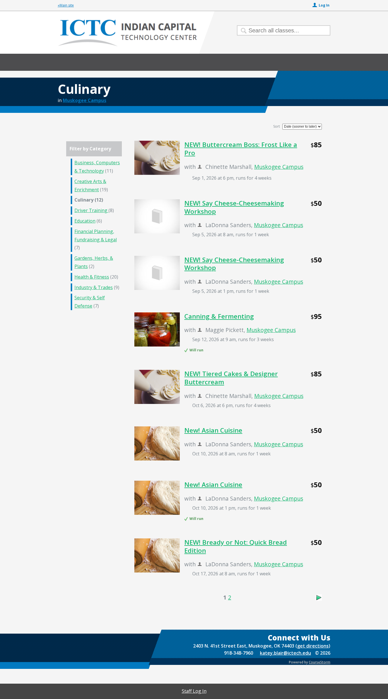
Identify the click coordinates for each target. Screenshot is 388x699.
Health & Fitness (91, 277)
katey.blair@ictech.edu (285, 653)
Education (84, 221)
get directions (313, 646)
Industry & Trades (93, 287)
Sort (276, 126)
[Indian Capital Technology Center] (194, 41)
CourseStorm (319, 662)
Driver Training (91, 210)
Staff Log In (194, 691)
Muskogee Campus (84, 100)
